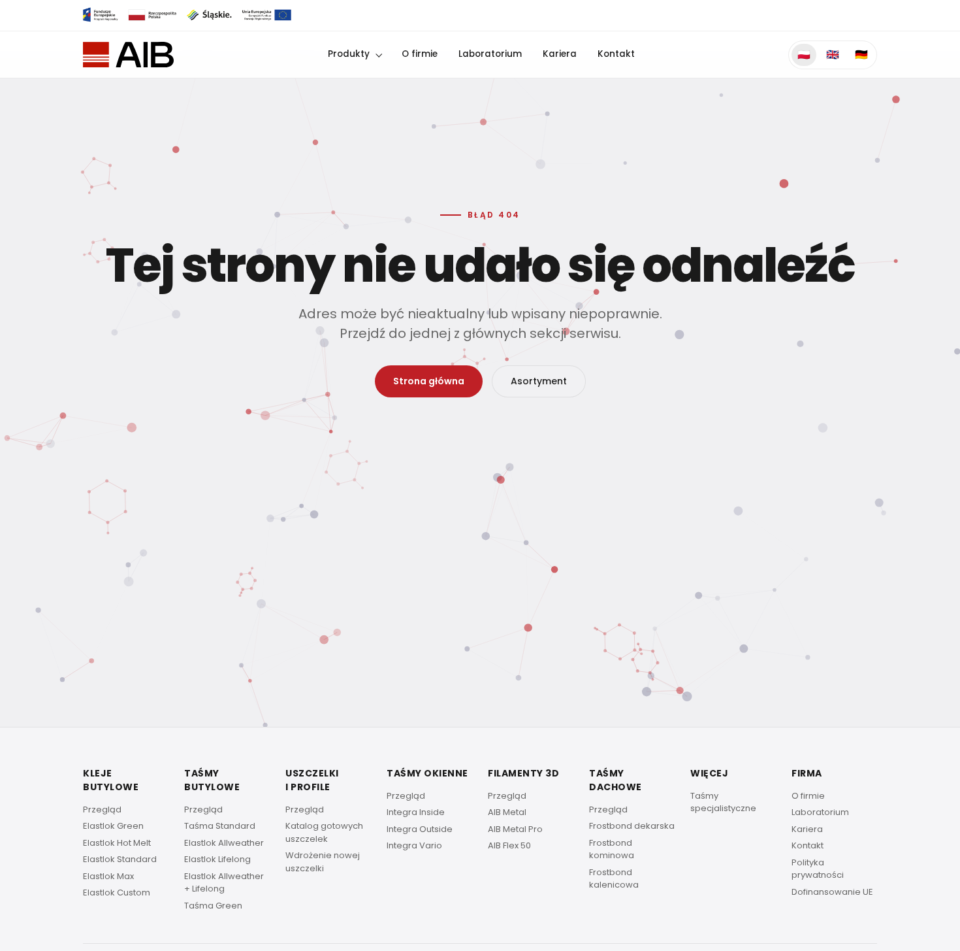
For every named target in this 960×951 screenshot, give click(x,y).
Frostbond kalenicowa (614, 879)
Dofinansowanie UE (832, 892)
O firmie (420, 54)
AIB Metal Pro (515, 829)
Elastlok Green (113, 826)
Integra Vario (414, 845)
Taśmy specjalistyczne (723, 802)
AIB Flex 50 (509, 845)
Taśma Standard (219, 826)
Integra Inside (416, 812)
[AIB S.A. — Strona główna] (128, 55)
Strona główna (428, 381)
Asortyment (539, 381)
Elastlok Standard (120, 859)
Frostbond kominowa (611, 849)
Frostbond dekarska (632, 826)
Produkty (349, 54)
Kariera (560, 54)
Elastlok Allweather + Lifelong (224, 882)
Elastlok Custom (116, 892)
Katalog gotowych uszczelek (324, 832)
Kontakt (616, 54)
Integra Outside (420, 829)
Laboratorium (490, 54)
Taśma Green (213, 905)
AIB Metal (507, 812)
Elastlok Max (108, 876)
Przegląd (102, 809)
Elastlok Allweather (224, 843)
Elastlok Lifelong (217, 859)
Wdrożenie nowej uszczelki (322, 862)
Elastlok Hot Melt (117, 843)
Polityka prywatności (818, 869)
